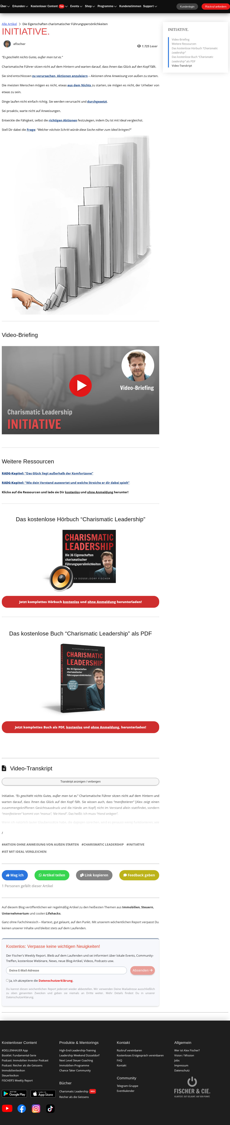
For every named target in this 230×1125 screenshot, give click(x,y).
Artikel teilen (53, 875)
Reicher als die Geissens (74, 1097)
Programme (105, 6)
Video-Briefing (180, 39)
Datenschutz (182, 1070)
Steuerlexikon (10, 1075)
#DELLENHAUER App (15, 1050)
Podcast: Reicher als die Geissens (22, 1065)
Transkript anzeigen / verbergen (80, 781)
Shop (88, 6)
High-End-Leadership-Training (77, 1050)
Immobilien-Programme (74, 1065)
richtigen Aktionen (63, 120)
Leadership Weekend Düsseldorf (79, 1055)
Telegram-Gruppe (127, 1086)
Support (148, 6)
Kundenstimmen (130, 6)
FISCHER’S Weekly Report (17, 1080)
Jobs (177, 1060)
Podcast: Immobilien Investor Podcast (25, 1060)
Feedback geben (141, 875)
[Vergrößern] (146, 140)
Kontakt (121, 1065)
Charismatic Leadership (77, 1091)
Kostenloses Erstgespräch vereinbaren (140, 1055)
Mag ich (17, 875)
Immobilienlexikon (13, 1070)
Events (74, 6)
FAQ (119, 1060)
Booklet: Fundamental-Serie (19, 1055)
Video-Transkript (182, 65)
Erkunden (18, 6)
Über (3, 6)
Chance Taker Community (75, 1070)
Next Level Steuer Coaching (76, 1060)
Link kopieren (96, 875)
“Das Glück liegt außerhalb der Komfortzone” (47, 473)
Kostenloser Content (47, 6)
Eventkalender (125, 1091)
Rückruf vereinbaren (129, 1050)
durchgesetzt (97, 101)
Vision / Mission (184, 1055)
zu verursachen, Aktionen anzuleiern (60, 76)
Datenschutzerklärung (56, 980)
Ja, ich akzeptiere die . (41, 980)
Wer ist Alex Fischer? (187, 1050)
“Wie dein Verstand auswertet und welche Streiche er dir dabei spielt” (66, 483)
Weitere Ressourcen (184, 43)
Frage (31, 130)
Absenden (141, 970)
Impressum (181, 1065)
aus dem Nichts (79, 85)
